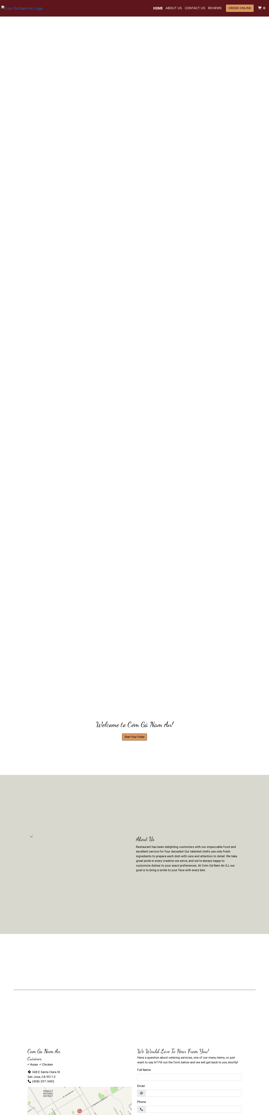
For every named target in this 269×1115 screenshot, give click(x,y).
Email (141, 1086)
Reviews (215, 8)
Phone (141, 1102)
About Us (174, 8)
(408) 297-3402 (43, 1081)
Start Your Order (134, 737)
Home (158, 8)
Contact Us (195, 8)
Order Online (239, 8)
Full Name (144, 1070)
